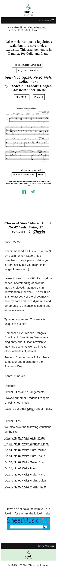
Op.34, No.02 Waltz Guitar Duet (24, 462)
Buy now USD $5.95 (28, 70)
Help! (41, 174)
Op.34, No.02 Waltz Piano (20, 468)
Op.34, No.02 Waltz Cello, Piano (24, 437)
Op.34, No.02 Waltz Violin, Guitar (25, 480)
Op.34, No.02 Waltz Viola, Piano (24, 474)
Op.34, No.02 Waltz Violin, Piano (25, 486)
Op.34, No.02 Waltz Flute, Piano (24, 456)
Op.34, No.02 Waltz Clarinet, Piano (26, 444)
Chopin (39, 231)
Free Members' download (28, 170)
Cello (30, 408)
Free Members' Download (27, 64)
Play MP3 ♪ (22, 97)
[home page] (28, 9)
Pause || (38, 97)
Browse (9, 398)
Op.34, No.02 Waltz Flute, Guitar (25, 450)
